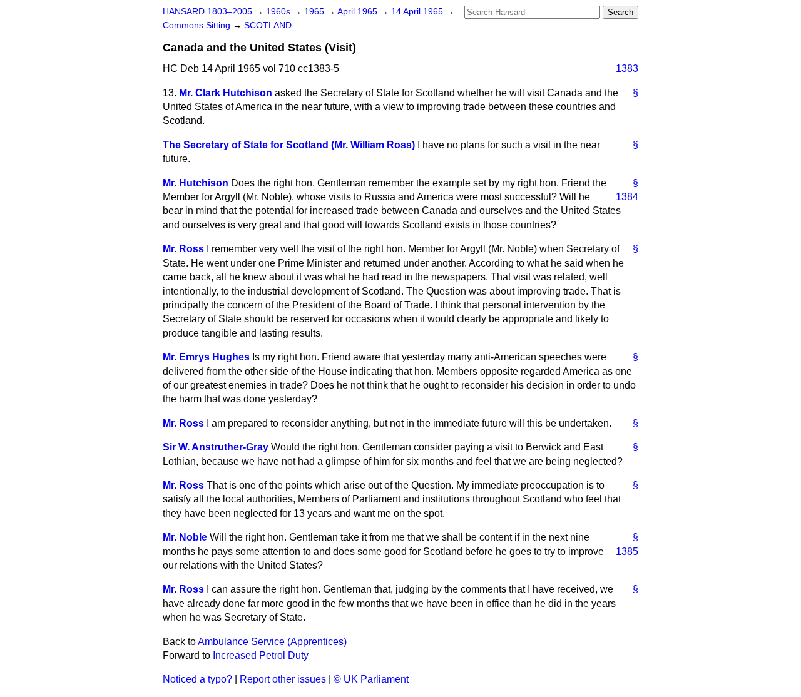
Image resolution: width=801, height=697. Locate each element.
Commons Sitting (198, 25)
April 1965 (358, 11)
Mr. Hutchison (195, 183)
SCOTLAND (268, 25)
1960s (279, 11)
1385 (627, 551)
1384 (627, 196)
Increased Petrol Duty (261, 655)
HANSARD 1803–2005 (207, 11)
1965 (315, 11)
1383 (627, 68)
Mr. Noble (185, 537)
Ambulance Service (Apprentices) (272, 641)
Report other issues (283, 679)
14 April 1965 (418, 11)
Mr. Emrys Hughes (206, 357)
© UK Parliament (371, 679)
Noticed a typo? (197, 679)
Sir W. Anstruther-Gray (215, 447)
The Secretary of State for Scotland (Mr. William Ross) (289, 145)
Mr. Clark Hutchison (225, 93)
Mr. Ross (183, 248)
